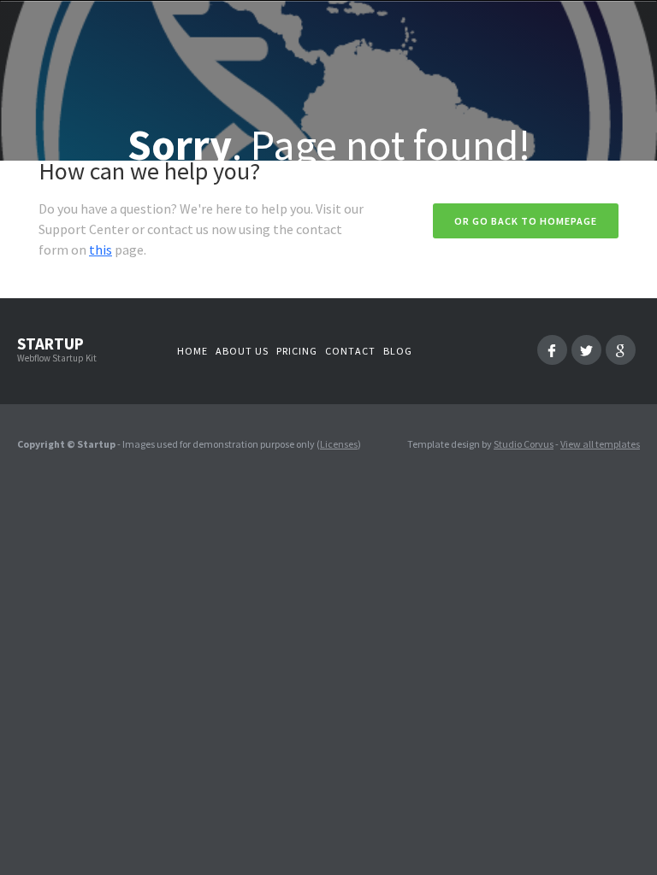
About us (242, 350)
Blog (397, 350)
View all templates (600, 444)
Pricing (296, 350)
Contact (350, 350)
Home (192, 350)
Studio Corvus (523, 444)
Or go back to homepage (525, 220)
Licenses (339, 444)
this (100, 249)
